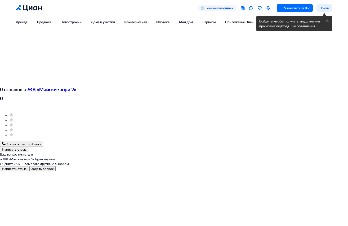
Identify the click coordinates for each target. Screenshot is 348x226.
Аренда (21, 22)
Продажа (44, 22)
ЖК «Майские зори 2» (51, 89)
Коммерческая (135, 22)
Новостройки (71, 22)
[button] (327, 21)
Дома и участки (103, 22)
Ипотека (163, 22)
